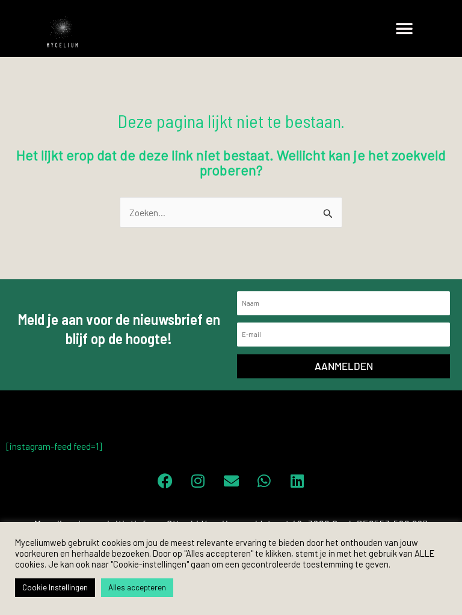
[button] (404, 28)
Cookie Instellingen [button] (55, 587)
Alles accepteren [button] (137, 587)
